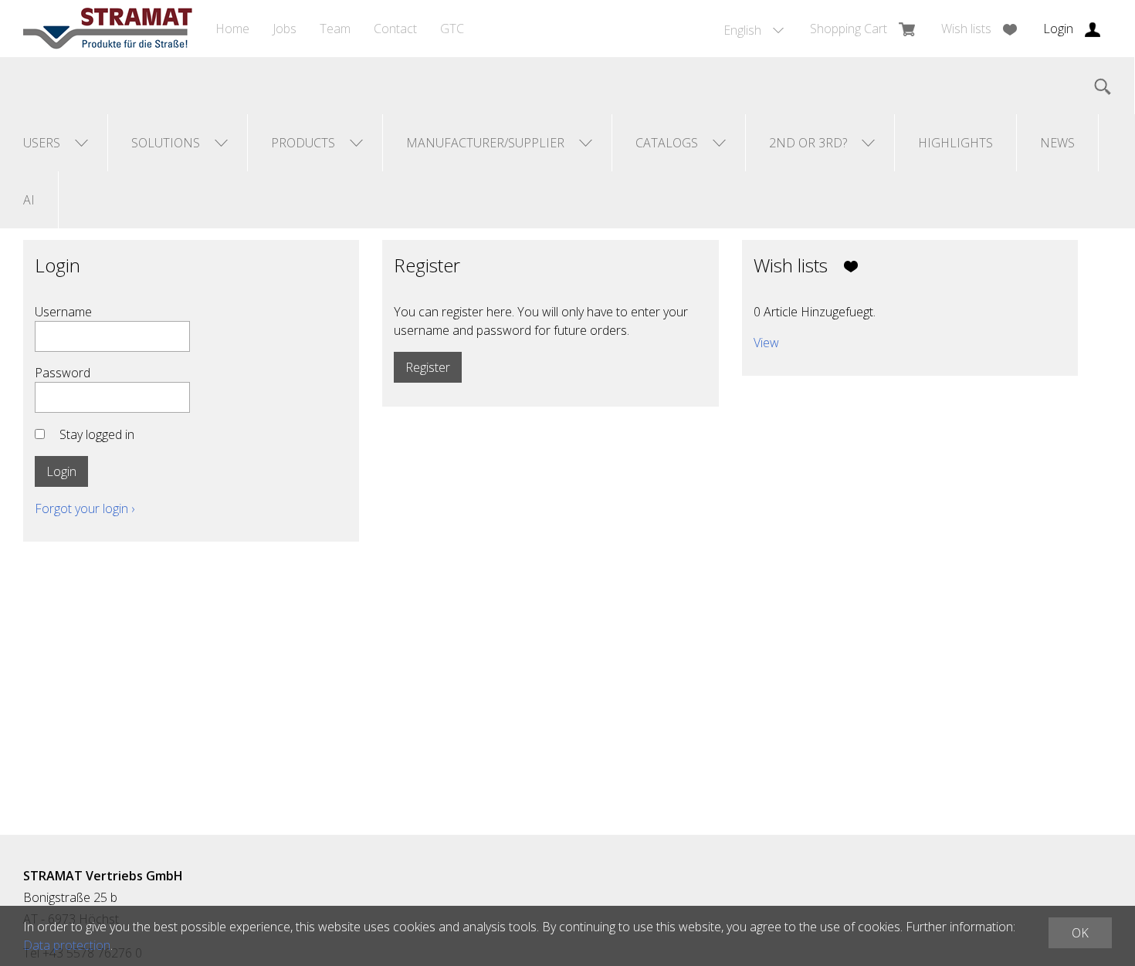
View (766, 342)
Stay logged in (96, 434)
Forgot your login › (84, 508)
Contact (395, 28)
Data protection (66, 945)
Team (335, 28)
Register (427, 367)
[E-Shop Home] (107, 28)
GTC (452, 28)
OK (1080, 932)
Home (232, 28)
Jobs (284, 28)
